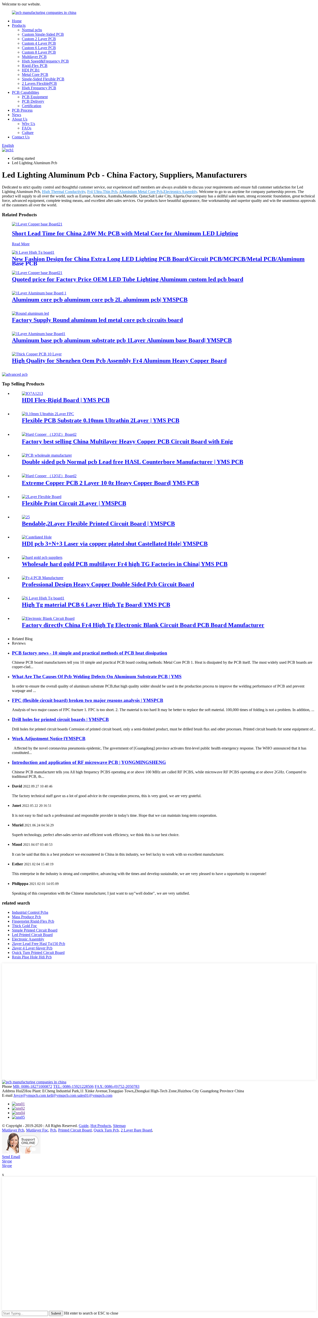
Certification (31, 106)
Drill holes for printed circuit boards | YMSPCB (60, 719)
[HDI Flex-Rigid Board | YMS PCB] (32, 393)
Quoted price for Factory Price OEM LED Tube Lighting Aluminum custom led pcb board (127, 279)
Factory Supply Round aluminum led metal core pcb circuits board (97, 320)
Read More (21, 244)
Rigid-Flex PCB (34, 65)
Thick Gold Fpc (24, 926)
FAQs (26, 128)
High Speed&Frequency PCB (45, 61)
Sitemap (119, 1126)
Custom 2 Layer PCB (39, 39)
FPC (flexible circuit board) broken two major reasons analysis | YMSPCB (87, 700)
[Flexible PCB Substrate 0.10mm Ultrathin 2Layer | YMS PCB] (48, 414)
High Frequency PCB (39, 88)
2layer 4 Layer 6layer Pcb (32, 948)
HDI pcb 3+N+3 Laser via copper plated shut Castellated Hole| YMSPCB (115, 543)
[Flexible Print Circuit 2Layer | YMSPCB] (41, 497)
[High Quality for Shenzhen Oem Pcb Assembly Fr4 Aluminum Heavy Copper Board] (37, 354)
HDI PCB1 (31, 70)
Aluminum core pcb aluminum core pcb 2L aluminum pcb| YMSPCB (100, 299)
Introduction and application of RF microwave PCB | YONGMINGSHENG (89, 762)
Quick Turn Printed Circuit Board (38, 952)
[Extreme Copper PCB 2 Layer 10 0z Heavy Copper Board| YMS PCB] (49, 476)
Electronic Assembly (28, 939)
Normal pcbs (32, 30)
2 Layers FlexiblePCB (39, 83)
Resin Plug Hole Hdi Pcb (32, 957)
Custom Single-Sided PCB (43, 34)
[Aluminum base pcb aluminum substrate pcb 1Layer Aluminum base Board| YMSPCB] (38, 334)
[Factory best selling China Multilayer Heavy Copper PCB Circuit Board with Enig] (49, 434)
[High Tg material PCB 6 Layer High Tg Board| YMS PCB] (43, 598)
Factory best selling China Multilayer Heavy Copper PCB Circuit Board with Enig (127, 441)
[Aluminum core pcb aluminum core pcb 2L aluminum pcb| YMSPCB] (39, 293)
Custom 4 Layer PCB (39, 43)
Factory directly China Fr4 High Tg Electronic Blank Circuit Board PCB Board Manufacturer (143, 625)
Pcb (53, 1130)
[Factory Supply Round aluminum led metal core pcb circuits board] (30, 313)
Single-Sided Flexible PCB (43, 79)
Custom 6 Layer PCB (39, 48)
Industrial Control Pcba (30, 912)
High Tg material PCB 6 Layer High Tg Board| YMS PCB (96, 604)
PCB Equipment (35, 97)
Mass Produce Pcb (26, 917)
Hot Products (100, 1126)
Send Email (11, 1157)
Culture (28, 132)
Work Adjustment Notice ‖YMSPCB (48, 738)
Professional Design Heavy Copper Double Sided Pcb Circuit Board (108, 584)
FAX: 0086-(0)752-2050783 (117, 1086)
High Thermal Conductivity (63, 191)
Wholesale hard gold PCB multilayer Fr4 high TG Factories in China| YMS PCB (125, 564)
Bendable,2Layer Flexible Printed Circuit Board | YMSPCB (98, 523)
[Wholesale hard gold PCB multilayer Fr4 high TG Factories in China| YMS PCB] (42, 557)
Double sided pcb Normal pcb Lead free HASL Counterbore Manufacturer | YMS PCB (132, 462)
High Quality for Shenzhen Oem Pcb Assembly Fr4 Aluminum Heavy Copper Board (119, 360)
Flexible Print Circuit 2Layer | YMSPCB (74, 503)
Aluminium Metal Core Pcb (140, 191)
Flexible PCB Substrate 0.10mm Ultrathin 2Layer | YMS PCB (100, 420)
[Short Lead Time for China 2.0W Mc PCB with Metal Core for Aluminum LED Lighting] (37, 224)
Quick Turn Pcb (106, 1130)
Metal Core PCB (35, 74)
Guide (83, 1126)
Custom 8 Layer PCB (39, 52)
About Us (19, 119)
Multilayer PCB (34, 57)
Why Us (28, 124)
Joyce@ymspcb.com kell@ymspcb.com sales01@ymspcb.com (62, 1095)
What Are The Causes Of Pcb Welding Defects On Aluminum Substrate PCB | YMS (97, 676)
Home (17, 21)
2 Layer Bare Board (136, 1130)
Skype (7, 1161)
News (16, 115)
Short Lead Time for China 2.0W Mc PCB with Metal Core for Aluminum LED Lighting (125, 233)
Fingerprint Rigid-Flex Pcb (33, 921)
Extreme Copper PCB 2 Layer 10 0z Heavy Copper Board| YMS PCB (110, 483)
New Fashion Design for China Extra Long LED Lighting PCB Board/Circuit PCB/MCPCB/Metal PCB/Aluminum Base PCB (158, 261)
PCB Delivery (33, 101)
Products (19, 25)
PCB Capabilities (25, 92)
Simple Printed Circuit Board (34, 930)
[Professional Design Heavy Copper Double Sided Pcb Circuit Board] (42, 578)
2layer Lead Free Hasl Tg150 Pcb (38, 943)
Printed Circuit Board (75, 1130)
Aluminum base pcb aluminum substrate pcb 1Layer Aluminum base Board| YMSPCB (122, 340)
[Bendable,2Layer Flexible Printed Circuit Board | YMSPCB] (26, 517)
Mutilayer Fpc (37, 1130)
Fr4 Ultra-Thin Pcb (102, 191)
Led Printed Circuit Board (32, 935)
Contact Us (21, 137)
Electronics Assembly (180, 191)
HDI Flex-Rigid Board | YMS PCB (66, 400)
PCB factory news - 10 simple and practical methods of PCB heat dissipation (89, 653)
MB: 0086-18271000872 (32, 1086)
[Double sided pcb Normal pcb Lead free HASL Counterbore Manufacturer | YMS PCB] (47, 455)
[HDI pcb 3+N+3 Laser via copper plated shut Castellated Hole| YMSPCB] (37, 537)
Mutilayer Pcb (13, 1130)
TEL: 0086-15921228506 (73, 1086)
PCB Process (22, 110)
